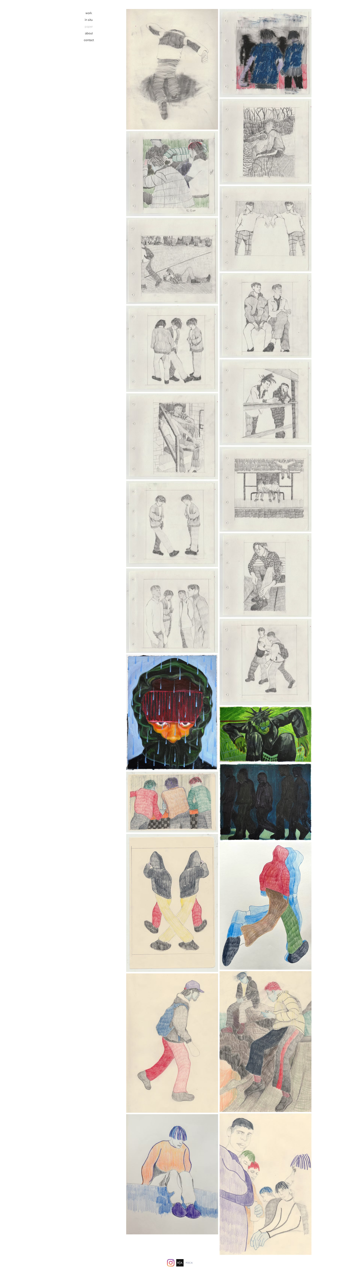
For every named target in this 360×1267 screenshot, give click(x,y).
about (89, 33)
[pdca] (189, 1262)
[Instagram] (170, 1262)
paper (89, 26)
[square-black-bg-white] (180, 1262)
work (89, 13)
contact (89, 40)
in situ (89, 20)
